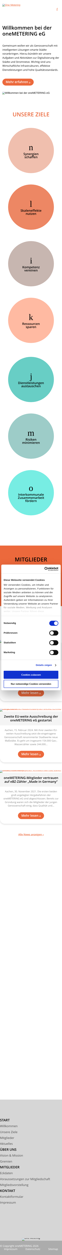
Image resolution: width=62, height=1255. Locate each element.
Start (5, 1120)
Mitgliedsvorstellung (14, 1185)
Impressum (8, 1203)
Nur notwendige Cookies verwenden (31, 684)
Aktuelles (6, 1144)
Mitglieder (7, 1138)
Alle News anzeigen (30, 834)
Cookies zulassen (31, 674)
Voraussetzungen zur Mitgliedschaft (25, 1179)
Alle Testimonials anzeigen (30, 1083)
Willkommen (9, 1126)
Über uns (8, 1150)
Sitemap (53, 1249)
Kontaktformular (11, 1197)
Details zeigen (44, 665)
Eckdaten (6, 1173)
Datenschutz (32, 1249)
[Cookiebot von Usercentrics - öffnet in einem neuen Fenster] (44, 569)
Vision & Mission (11, 1155)
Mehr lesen (30, 693)
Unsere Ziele (8, 1132)
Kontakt (7, 1191)
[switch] (53, 633)
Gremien (6, 1161)
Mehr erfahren (17, 82)
